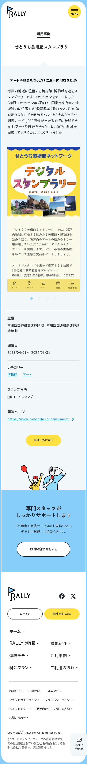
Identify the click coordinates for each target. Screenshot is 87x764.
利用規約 (34, 691)
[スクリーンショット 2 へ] (39, 298)
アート (27, 374)
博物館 (12, 374)
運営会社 (53, 691)
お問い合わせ (17, 718)
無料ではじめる (62, 614)
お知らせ (14, 691)
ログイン (25, 614)
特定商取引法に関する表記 (53, 709)
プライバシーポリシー (58, 700)
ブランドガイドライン (23, 700)
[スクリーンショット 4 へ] (55, 298)
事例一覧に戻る (43, 440)
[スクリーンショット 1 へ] (31, 298)
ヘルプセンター (19, 709)
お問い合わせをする (43, 548)
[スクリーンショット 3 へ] (47, 298)
